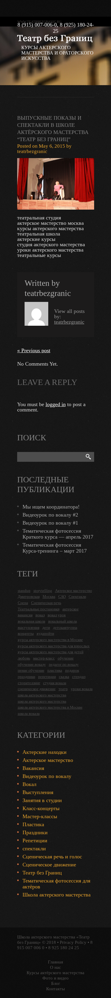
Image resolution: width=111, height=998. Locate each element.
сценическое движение (37, 689)
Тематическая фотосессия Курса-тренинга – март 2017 (54, 548)
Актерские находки (44, 752)
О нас (55, 967)
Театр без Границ (42, 873)
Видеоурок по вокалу (46, 776)
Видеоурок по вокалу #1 (50, 523)
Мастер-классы (39, 816)
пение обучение (31, 670)
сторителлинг (29, 683)
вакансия (25, 615)
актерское (70, 609)
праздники (26, 676)
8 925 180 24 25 (63, 947)
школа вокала (29, 713)
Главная (55, 962)
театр (63, 689)
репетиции (47, 676)
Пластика (33, 824)
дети (46, 627)
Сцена (23, 603)
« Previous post (33, 350)
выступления (28, 627)
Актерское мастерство (73, 590)
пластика (54, 670)
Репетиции (34, 840)
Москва (49, 596)
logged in (56, 404)
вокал (40, 615)
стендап (79, 676)
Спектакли (77, 596)
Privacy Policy (73, 942)
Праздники (35, 832)
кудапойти (45, 633)
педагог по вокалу (64, 664)
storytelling (42, 590)
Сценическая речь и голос (52, 857)
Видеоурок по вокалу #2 (50, 515)
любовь (24, 658)
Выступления (37, 792)
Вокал (29, 784)
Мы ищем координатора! (51, 507)
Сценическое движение (49, 865)
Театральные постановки (38, 609)
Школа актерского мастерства (56, 895)
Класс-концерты (40, 808)
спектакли (34, 849)
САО (62, 596)
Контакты (55, 988)
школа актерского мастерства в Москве (50, 707)
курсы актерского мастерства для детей (50, 652)
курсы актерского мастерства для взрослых (54, 646)
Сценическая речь (46, 603)
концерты (26, 633)
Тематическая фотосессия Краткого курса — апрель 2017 (57, 534)
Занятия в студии (42, 800)
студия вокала (54, 683)
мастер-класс (44, 658)
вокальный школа (62, 621)
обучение (66, 658)
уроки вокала (82, 689)
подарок (72, 670)
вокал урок (57, 615)
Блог (55, 983)
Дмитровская (29, 596)
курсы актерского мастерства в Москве (50, 639)
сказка (64, 676)
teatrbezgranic (32, 151)
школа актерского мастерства (42, 695)
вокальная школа (31, 621)
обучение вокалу (32, 664)
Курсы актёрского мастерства (55, 972)
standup (24, 590)
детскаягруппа (65, 627)
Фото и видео (55, 978)
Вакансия (33, 768)
